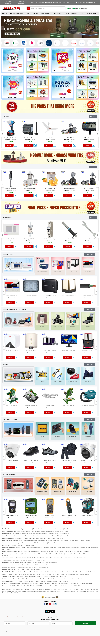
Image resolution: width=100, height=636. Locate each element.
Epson (70, 591)
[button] (15, 145)
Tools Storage (74, 554)
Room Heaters (26, 540)
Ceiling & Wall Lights (34, 538)
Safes (38, 576)
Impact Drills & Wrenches (33, 551)
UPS (35, 543)
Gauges (70, 579)
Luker (74, 589)
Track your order (81, 2)
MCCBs (32, 531)
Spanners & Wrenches (15, 554)
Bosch (82, 589)
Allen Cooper (90, 591)
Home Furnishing (63, 581)
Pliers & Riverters (50, 554)
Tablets (18, 545)
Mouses (39, 543)
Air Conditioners (40, 540)
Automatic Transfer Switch (48, 536)
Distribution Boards (45, 531)
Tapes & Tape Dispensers (54, 571)
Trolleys (64, 571)
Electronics (18, 583)
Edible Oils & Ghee (22, 586)
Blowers (24, 557)
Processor (75, 547)
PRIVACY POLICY (60, 616)
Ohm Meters (29, 579)
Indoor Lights (59, 538)
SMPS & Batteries (6, 549)
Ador (48, 591)
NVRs (21, 576)
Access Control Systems (30, 576)
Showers (14, 569)
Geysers (47, 540)
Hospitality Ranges (45, 529)
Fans (20, 540)
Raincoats (86, 574)
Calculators (38, 581)
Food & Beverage (10, 583)
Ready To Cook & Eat (33, 586)
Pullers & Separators (39, 554)
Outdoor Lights (51, 538)
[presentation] (2, 28)
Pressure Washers (20, 560)
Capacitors (63, 536)
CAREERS (20, 616)
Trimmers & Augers (71, 557)
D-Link (74, 591)
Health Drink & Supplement (68, 586)
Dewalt (86, 589)
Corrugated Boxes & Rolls (24, 571)
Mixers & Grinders (79, 540)
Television (87, 540)
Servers (34, 547)
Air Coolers (15, 540)
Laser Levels (76, 579)
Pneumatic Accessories (51, 562)
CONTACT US (53, 616)
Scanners (18, 547)
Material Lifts (76, 571)
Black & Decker (42, 591)
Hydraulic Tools (60, 554)
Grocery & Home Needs (45, 583)
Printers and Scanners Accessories (88, 547)
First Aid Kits (29, 574)
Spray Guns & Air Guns (39, 562)
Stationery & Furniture (71, 13)
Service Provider (88, 583)
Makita (90, 589)
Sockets (16, 529)
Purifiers (33, 540)
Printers (23, 547)
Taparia (25, 591)
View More (92, 116)
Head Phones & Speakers (27, 545)
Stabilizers (74, 529)
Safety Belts (22, 574)
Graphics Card (60, 547)
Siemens (36, 589)
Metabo (4, 591)
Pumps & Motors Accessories (62, 533)
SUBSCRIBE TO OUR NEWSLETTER (50, 619)
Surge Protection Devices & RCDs (59, 531)
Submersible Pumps (27, 533)
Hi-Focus (79, 591)
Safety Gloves (52, 574)
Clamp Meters (21, 579)
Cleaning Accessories (40, 560)
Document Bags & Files (48, 581)
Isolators (37, 531)
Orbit (62, 589)
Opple (77, 589)
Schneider (41, 589)
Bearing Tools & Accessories (41, 567)
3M (55, 591)
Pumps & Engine (81, 557)
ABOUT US (15, 616)
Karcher (35, 591)
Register (88, 2)
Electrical (4, 13)
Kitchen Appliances (54, 540)
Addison (30, 591)
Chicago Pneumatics (12, 591)
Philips (18, 589)
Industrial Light (43, 538)
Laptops (19, 543)
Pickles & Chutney (44, 586)
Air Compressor (28, 562)
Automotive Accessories (42, 564)
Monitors (29, 547)
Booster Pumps (37, 533)
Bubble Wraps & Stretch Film (39, 571)
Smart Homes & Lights (57, 529)
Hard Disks (53, 547)
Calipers (45, 579)
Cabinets (30, 543)
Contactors (70, 536)
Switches (10, 529)
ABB (22, 589)
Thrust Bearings (29, 567)
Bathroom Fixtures (35, 569)
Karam (58, 591)
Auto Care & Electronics (15, 564)
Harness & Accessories (12, 574)
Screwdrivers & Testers (27, 554)
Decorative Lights (23, 538)
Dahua (84, 591)
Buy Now (9, 145)
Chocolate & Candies (55, 586)
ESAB (51, 591)
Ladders (69, 571)
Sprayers (18, 557)
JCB (96, 591)
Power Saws (86, 551)
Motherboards (68, 547)
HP (62, 591)
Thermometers (84, 579)
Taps (9, 569)
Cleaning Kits (11, 560)
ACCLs (58, 536)
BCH (28, 589)
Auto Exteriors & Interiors (28, 564)
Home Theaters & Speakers (67, 540)
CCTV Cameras (12, 576)
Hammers (67, 554)
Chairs (56, 581)
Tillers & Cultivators (31, 557)
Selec (31, 589)
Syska (70, 589)
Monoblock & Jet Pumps (48, 533)
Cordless (23, 551)
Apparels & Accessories (28, 583)
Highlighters (31, 581)
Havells (13, 589)
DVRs (18, 576)
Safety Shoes (36, 574)
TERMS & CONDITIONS (69, 616)
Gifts (81, 13)
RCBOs (28, 531)
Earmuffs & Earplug (62, 574)
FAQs (48, 616)
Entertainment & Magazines (68, 583)
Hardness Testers (38, 579)
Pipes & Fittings (25, 569)
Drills (42, 551)
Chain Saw (63, 557)
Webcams (50, 543)
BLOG (6, 616)
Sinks (19, 569)
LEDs (16, 538)
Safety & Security (46, 13)
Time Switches (36, 529)
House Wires (67, 529)
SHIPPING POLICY (79, 616)
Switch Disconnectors (27, 536)
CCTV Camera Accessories (48, 576)
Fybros (66, 589)
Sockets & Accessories (85, 554)
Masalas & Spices (11, 586)
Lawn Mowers (40, 557)
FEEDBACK (25, 616)
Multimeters (14, 579)
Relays (75, 536)
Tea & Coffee (79, 586)
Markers (26, 581)
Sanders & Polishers (64, 551)
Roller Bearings (20, 567)
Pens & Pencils (18, 581)
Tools (28, 13)
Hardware (35, 13)
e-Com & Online (56, 583)
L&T (25, 589)
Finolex (58, 589)
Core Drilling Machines (76, 551)
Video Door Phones (61, 576)
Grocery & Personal (92, 13)
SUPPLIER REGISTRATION (41, 616)
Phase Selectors (37, 536)
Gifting (37, 583)
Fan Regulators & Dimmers (25, 529)
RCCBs (23, 531)
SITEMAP (10, 616)
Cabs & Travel (79, 583)
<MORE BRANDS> (14, 593)
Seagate (66, 591)
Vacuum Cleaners (30, 560)
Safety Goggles (71, 574)
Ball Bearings (11, 567)
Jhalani (20, 591)
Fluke (3, 593)
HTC (7, 593)
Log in (93, 2)
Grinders (46, 551)
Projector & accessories (43, 547)
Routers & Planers (53, 551)
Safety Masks (79, 574)
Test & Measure (58, 13)
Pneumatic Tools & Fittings (16, 562)
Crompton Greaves (50, 589)
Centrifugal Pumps (16, 533)
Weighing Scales (52, 579)
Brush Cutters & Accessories (52, 557)
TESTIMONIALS (31, 616)
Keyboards (44, 543)
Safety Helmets (44, 574)
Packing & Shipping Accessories (88, 571)
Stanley (95, 589)
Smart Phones (11, 545)
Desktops (24, 543)
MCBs (18, 531)
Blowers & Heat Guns (15, 551)
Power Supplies (58, 543)
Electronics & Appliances (16, 13)
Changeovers (17, 536)
